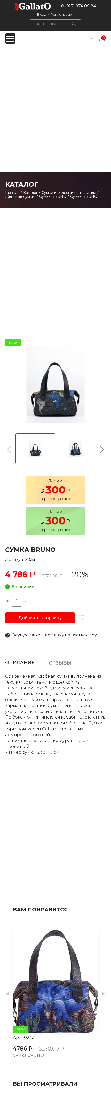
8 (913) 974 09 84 (78, 6)
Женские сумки (20, 196)
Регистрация (62, 14)
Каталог (30, 192)
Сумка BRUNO (52, 196)
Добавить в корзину (40, 617)
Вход (41, 14)
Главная (12, 192)
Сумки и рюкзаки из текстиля (69, 192)
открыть (50, 981)
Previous (7, 994)
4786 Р (23, 1048)
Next (103, 994)
